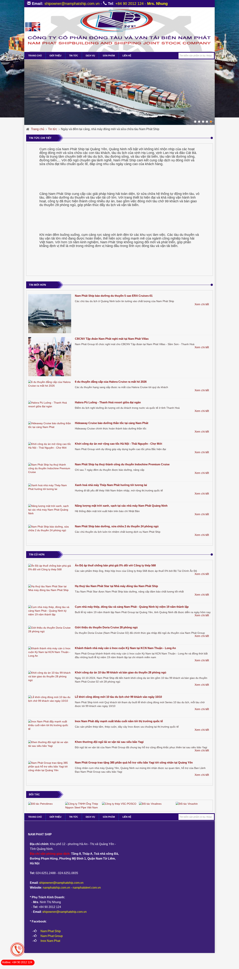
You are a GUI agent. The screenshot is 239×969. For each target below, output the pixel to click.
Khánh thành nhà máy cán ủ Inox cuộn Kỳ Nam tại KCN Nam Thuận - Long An (125, 648)
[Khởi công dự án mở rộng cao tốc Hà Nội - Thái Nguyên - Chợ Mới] (49, 446)
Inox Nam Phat (50, 940)
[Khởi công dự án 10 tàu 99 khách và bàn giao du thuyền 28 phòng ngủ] (49, 676)
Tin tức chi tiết (40, 137)
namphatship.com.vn (56, 887)
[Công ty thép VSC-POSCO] (119, 803)
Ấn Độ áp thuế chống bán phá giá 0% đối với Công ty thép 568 (115, 565)
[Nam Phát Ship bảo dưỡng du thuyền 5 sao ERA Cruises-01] (49, 313)
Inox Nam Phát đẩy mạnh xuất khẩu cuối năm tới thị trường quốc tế (119, 721)
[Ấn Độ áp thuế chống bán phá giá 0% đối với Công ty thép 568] (49, 567)
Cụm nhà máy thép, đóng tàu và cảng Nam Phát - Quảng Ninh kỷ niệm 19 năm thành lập (132, 606)
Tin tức (73, 55)
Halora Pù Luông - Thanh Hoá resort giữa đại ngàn (108, 402)
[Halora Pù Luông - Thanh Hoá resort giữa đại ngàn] (49, 404)
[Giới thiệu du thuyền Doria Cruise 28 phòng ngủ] (49, 629)
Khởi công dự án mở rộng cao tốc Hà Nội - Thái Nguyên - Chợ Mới (118, 443)
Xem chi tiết (202, 304)
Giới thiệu (55, 55)
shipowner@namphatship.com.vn (72, 3)
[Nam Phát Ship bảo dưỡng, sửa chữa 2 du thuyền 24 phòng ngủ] (49, 528)
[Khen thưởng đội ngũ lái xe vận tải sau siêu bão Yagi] (49, 744)
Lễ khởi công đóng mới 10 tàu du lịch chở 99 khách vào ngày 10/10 (118, 696)
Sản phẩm (109, 55)
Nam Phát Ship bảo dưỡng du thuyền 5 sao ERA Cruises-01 (114, 295)
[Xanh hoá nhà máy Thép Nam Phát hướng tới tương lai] (49, 487)
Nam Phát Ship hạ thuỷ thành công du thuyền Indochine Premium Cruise (122, 464)
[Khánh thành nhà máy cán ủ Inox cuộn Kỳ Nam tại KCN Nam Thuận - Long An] (49, 652)
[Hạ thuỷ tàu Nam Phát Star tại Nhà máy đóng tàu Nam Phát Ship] (49, 588)
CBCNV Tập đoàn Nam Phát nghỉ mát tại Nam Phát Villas (112, 338)
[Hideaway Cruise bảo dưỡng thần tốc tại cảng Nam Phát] (49, 425)
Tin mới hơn (37, 284)
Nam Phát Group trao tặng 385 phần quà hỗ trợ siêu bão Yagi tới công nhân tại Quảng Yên (134, 762)
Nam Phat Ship (51, 931)
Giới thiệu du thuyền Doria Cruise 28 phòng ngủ (106, 627)
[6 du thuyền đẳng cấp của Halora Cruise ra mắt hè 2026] (49, 384)
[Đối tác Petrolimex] (40, 803)
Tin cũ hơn (36, 554)
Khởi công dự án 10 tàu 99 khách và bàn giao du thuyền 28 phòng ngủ (120, 672)
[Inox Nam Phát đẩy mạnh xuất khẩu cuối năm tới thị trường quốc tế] (49, 725)
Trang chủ (37, 129)
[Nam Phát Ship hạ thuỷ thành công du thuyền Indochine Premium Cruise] (49, 468)
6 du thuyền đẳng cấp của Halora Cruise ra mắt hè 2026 (111, 381)
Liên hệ (126, 55)
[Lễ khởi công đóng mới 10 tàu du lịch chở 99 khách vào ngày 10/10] (49, 699)
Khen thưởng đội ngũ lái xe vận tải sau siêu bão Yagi (109, 741)
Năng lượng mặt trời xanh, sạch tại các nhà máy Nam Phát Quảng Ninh (121, 505)
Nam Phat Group (52, 936)
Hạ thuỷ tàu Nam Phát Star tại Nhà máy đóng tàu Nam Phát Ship (116, 586)
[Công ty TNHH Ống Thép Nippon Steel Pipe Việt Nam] (82, 805)
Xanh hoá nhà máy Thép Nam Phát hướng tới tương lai (111, 485)
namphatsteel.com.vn (87, 887)
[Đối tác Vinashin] (187, 803)
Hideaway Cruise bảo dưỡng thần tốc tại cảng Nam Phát (111, 423)
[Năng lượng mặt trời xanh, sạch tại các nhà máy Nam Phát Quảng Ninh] (49, 509)
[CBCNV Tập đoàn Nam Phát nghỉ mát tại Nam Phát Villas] (49, 356)
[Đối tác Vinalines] (150, 803)
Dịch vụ (90, 55)
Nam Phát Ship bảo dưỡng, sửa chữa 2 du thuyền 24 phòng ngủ (117, 526)
